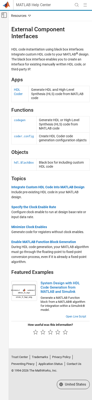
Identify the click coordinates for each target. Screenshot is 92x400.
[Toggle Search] (77, 5)
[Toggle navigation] (20, 15)
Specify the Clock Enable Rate (33, 207)
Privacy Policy (61, 357)
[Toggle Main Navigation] (85, 5)
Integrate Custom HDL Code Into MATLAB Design (47, 187)
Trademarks (40, 357)
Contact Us (74, 364)
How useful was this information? (50, 324)
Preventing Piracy (22, 364)
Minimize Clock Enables (29, 227)
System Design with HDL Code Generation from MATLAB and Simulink (60, 287)
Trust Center (19, 357)
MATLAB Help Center (33, 5)
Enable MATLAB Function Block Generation (43, 242)
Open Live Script (76, 316)
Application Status (50, 364)
